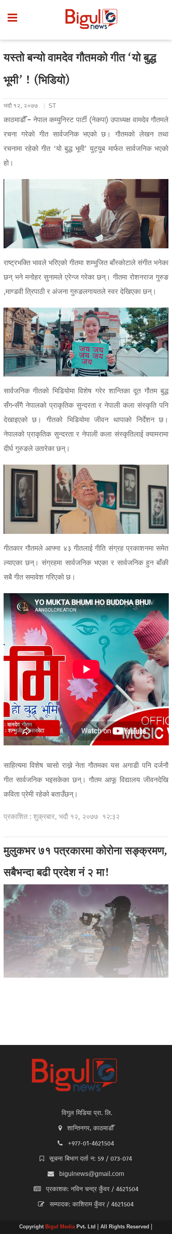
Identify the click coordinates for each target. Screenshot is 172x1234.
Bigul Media (60, 1227)
